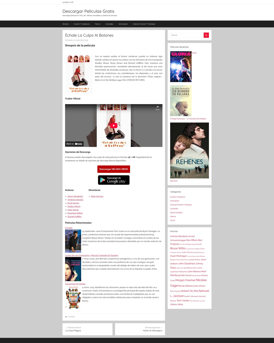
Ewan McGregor (178, 256)
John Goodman (186, 263)
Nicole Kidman (185, 286)
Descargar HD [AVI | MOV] (113, 169)
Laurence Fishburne (178, 272)
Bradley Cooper (190, 244)
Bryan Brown (73, 203)
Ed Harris (201, 252)
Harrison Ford (175, 260)
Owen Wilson (199, 286)
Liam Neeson (194, 271)
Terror (97, 24)
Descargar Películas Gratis (88, 11)
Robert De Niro (189, 290)
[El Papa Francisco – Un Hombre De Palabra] (181, 101)
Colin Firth (186, 252)
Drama (66, 24)
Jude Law (179, 268)
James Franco (194, 260)
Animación (123, 24)
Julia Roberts (187, 268)
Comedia (109, 24)
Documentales (176, 212)
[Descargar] (114, 184)
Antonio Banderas (179, 236)
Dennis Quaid (194, 252)
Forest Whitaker (191, 256)
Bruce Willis (177, 248)
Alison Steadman (75, 196)
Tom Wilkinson (195, 301)
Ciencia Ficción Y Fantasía (144, 24)
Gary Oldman (200, 256)
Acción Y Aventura (82, 24)
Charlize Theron (199, 249)
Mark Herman (97, 196)
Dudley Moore (74, 206)
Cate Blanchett (190, 249)
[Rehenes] (189, 151)
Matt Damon (186, 275)
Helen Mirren (184, 260)
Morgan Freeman (185, 280)
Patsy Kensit (73, 210)
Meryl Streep (196, 275)
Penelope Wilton (75, 213)
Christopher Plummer (176, 252)
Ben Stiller (182, 244)
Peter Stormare (175, 291)
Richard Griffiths (75, 216)
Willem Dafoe (176, 304)
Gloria (194, 53)
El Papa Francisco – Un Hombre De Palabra (188, 119)
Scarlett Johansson (191, 296)
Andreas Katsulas (75, 200)
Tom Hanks (183, 300)
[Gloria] (181, 67)
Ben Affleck (192, 240)
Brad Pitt (199, 244)
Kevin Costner (197, 268)
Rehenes (174, 181)
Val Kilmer (202, 301)
